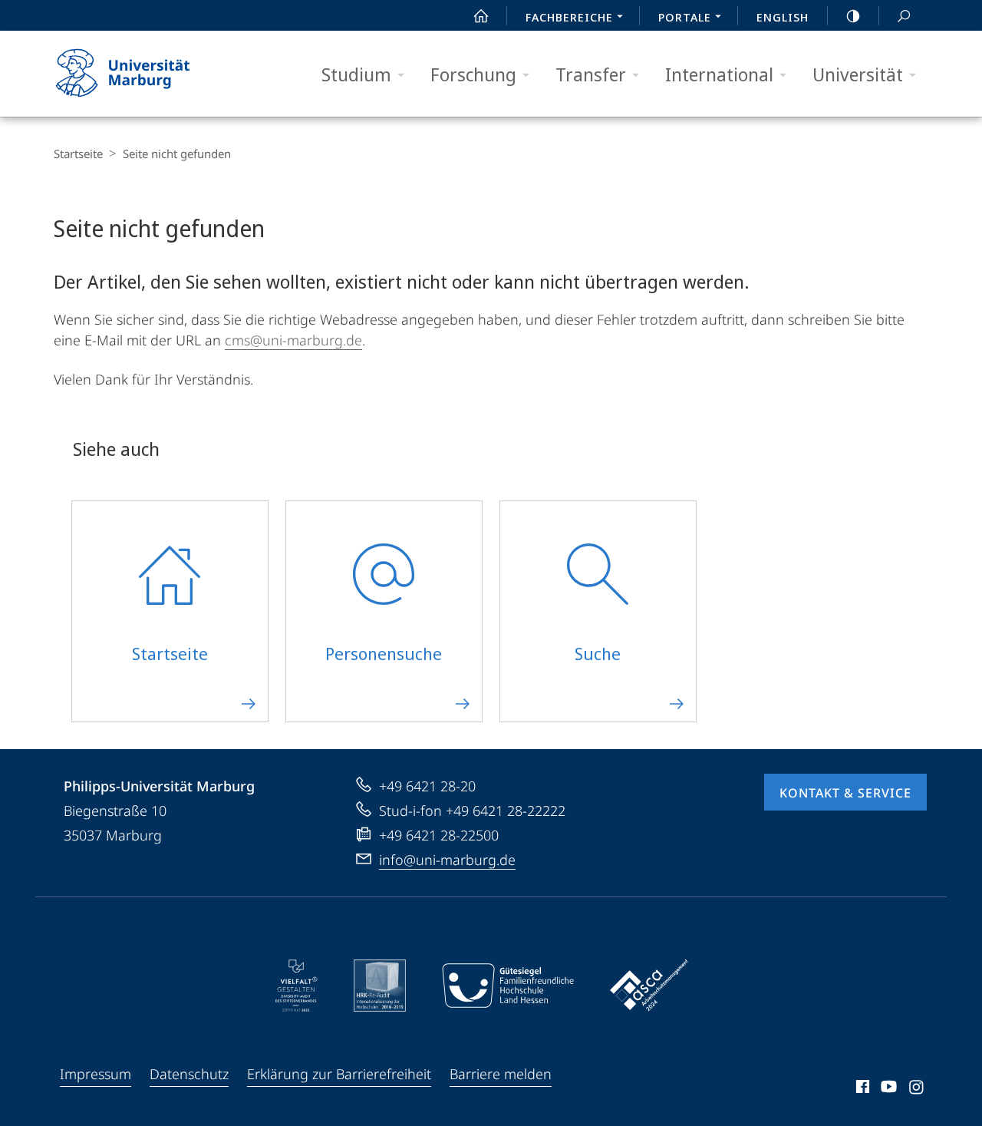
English (782, 17)
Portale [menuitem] (684, 17)
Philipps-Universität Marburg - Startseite (150, 73)
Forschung (473, 74)
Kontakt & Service (845, 792)
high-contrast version (853, 15)
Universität (857, 74)
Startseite (78, 153)
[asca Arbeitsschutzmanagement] (649, 985)
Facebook (861, 1089)
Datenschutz (189, 1074)
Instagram (917, 1089)
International (719, 74)
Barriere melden (501, 1074)
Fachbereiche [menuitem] (569, 17)
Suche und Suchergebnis (903, 15)
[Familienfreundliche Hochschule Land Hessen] (508, 985)
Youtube (887, 1089)
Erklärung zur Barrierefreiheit (339, 1074)
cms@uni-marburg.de (293, 340)
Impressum (95, 1074)
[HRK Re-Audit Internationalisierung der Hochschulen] (380, 985)
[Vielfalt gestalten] (296, 985)
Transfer (590, 74)
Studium (356, 74)
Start (481, 15)
